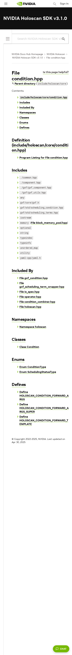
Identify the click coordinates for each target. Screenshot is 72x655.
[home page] (26, 4)
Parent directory (25, 83)
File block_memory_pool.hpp (49, 222)
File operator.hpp (30, 296)
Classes (24, 117)
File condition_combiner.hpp (37, 301)
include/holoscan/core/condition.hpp (43, 97)
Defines (24, 127)
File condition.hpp (55, 57)
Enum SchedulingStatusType (37, 372)
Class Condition (29, 346)
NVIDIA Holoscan (56, 54)
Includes (24, 102)
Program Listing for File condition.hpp (43, 157)
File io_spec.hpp (29, 291)
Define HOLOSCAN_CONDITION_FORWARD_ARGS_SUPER (44, 408)
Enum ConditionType (32, 367)
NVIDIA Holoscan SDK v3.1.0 (27, 57)
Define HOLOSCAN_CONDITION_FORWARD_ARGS (44, 395)
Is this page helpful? (56, 72)
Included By (26, 107)
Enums (23, 122)
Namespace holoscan (32, 326)
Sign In (64, 3)
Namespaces (27, 112)
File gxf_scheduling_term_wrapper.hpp (41, 284)
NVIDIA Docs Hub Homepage (27, 54)
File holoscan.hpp (30, 306)
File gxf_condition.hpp (33, 278)
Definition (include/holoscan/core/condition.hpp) (40, 145)
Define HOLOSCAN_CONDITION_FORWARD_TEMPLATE (43, 420)
